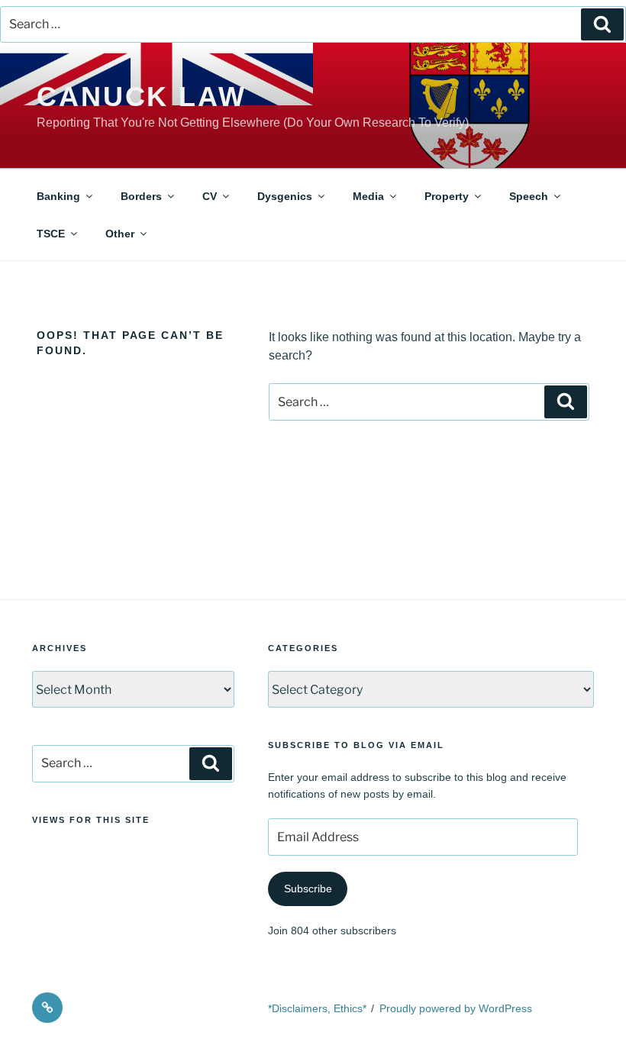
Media (368, 196)
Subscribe (308, 888)
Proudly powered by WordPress (455, 1008)
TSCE (51, 233)
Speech (528, 196)
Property (446, 196)
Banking (58, 196)
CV (209, 196)
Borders (141, 196)
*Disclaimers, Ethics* (317, 1008)
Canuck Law (142, 96)
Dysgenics (284, 196)
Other (119, 233)
